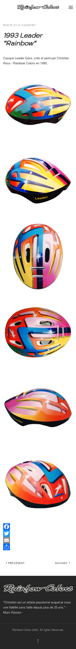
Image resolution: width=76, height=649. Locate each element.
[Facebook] (38, 526)
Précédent (16, 563)
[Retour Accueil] (38, 7)
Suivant (61, 563)
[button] (71, 7)
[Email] (38, 540)
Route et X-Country (19, 25)
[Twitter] (38, 533)
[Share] (38, 547)
